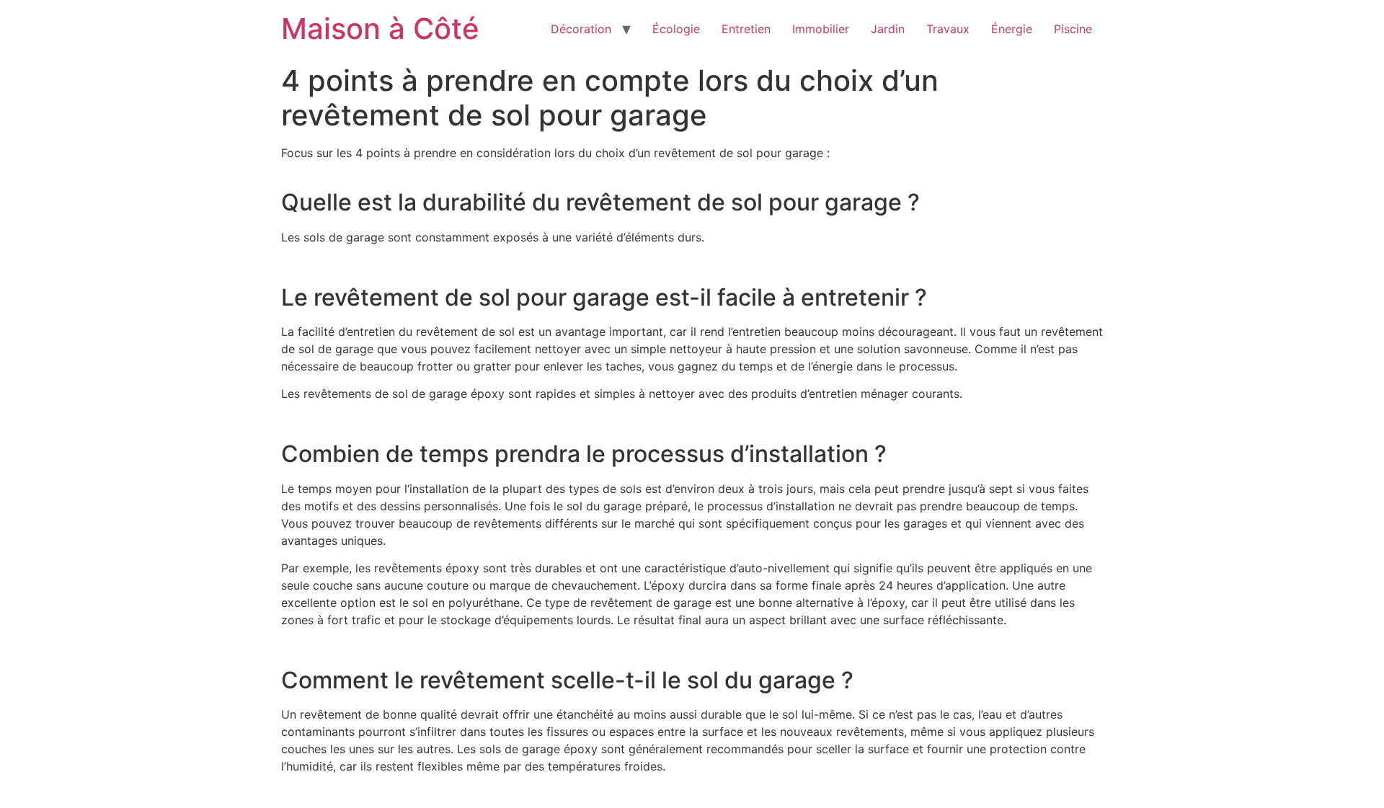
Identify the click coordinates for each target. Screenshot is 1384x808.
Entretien (746, 29)
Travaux (948, 29)
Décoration (581, 29)
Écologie (676, 29)
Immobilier (820, 29)
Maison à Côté (380, 28)
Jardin (888, 29)
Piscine (1073, 29)
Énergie (1011, 29)
